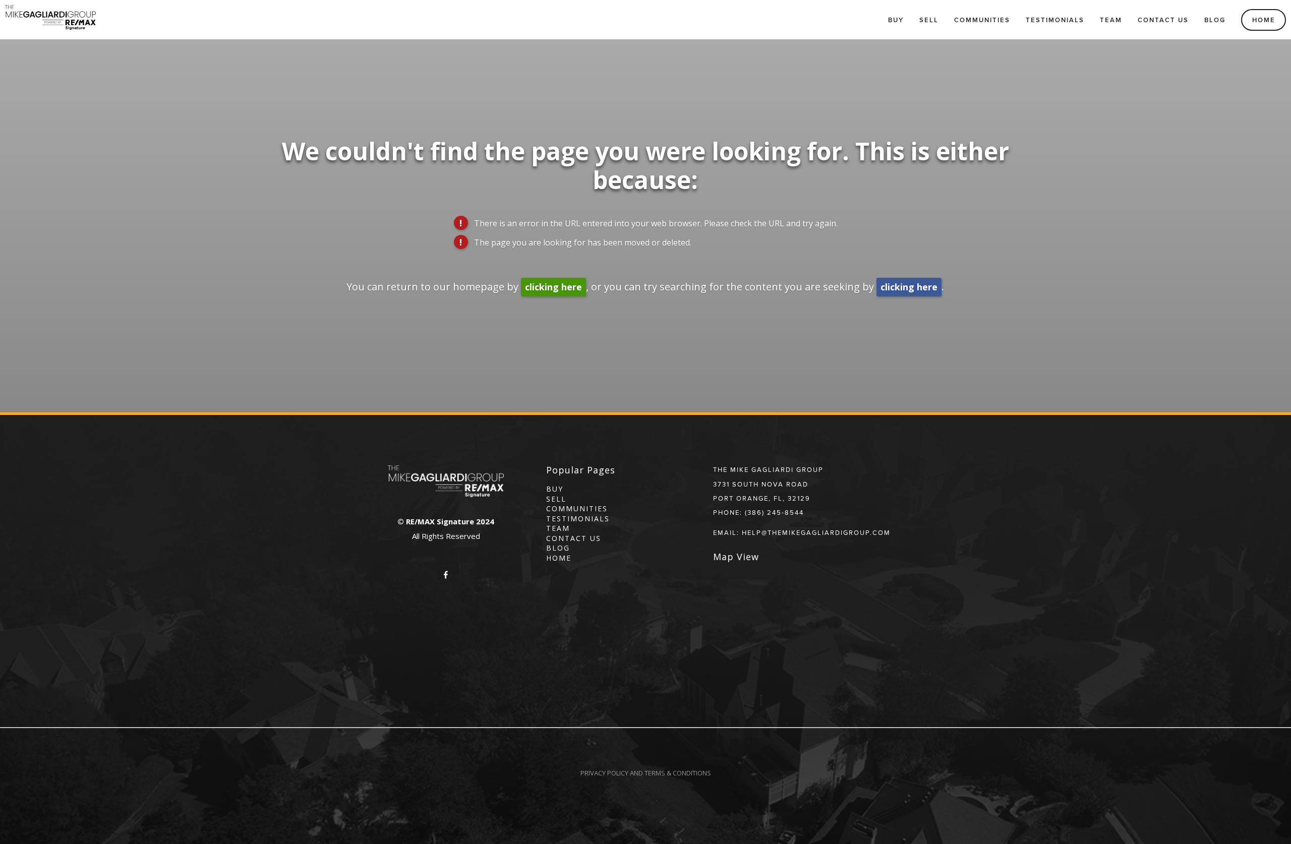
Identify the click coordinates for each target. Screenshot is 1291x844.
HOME (558, 558)
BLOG (558, 548)
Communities (982, 20)
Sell (928, 20)
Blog (1214, 20)
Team (1111, 20)
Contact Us (1163, 20)
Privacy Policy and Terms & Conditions (645, 772)
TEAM (558, 528)
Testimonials (1055, 20)
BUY (554, 489)
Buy (896, 20)
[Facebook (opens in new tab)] (446, 575)
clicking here (553, 287)
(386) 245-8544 (774, 512)
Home (1263, 20)
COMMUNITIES (577, 508)
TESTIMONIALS (578, 518)
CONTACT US (573, 538)
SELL (556, 499)
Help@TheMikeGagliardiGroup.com (816, 532)
